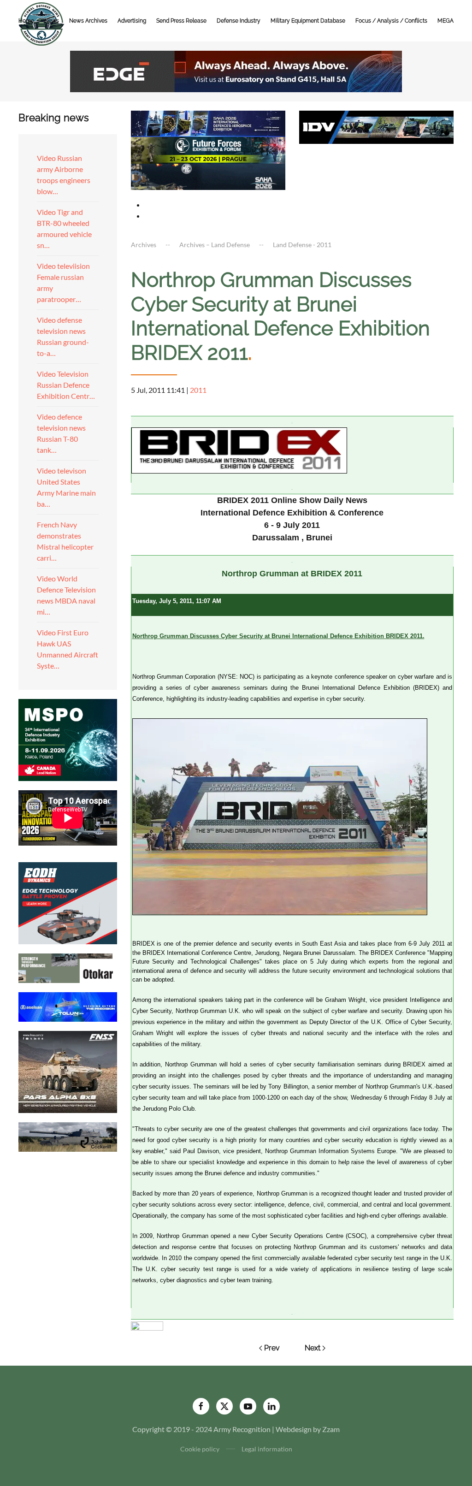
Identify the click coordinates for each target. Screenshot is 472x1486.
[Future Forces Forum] (208, 149)
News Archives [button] (88, 21)
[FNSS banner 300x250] (67, 1070)
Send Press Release (181, 21)
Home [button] (26, 21)
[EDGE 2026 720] (236, 70)
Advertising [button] (132, 21)
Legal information (267, 1449)
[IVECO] (376, 126)
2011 (198, 389)
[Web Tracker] (147, 1324)
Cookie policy (199, 1449)
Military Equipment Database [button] (308, 21)
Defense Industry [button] (238, 21)
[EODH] (67, 902)
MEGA (445, 21)
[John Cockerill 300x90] (67, 1135)
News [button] (51, 21)
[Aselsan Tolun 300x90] (67, 1005)
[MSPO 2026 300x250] (67, 738)
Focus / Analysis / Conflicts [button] (391, 21)
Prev (272, 1348)
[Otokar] (67, 967)
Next (312, 1348)
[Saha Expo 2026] (208, 122)
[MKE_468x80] (208, 175)
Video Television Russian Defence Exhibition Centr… (66, 384)
